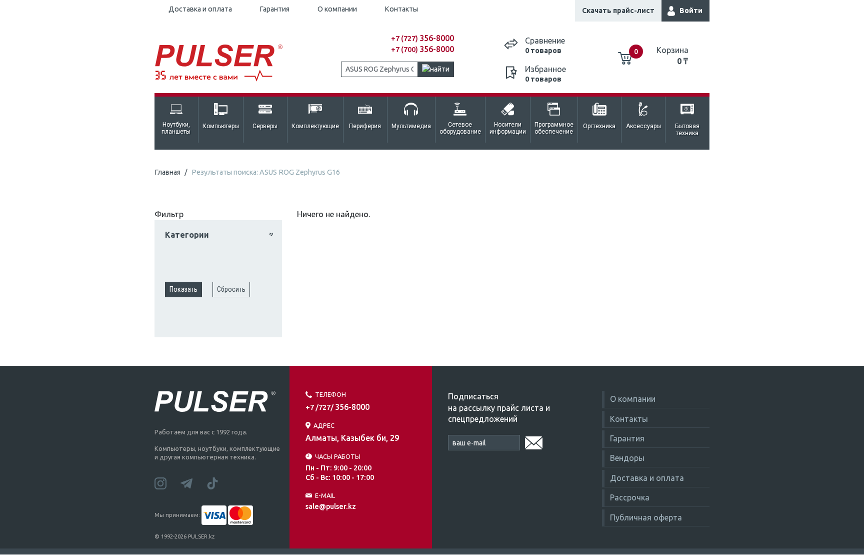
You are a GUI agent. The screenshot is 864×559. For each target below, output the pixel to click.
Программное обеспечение (554, 128)
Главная (167, 172)
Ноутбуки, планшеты (176, 128)
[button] (219, 235)
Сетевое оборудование (460, 128)
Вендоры (627, 457)
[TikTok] (218, 482)
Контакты (401, 9)
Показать (184, 289)
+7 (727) (422, 39)
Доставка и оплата (200, 9)
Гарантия (275, 9)
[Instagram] (167, 482)
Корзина (672, 56)
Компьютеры (220, 126)
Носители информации (508, 128)
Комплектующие (315, 126)
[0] (625, 55)
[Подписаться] (533, 441)
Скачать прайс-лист (618, 11)
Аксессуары (643, 126)
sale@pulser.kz (331, 506)
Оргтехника (599, 126)
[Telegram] (193, 482)
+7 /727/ (338, 407)
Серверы (265, 126)
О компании (337, 9)
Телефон (330, 394)
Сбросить (231, 289)
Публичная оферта (646, 517)
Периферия (365, 126)
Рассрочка (630, 497)
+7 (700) (422, 50)
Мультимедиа (411, 126)
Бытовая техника (687, 130)
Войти (691, 11)
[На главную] (224, 63)
